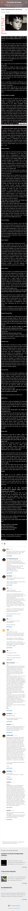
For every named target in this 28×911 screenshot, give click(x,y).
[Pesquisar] (26, 3)
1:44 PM (16, 662)
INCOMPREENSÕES (6, 887)
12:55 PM (10, 618)
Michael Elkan (17, 908)
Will (7, 588)
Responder (9, 555)
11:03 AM (15, 735)
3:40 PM (20, 558)
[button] (26, 10)
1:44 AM (13, 810)
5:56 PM (13, 724)
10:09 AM (14, 576)
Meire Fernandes (11, 662)
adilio (8, 629)
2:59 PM (11, 549)
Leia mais (24, 867)
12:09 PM (14, 713)
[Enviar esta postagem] (4, 544)
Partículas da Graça (14, 2)
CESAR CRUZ (10, 735)
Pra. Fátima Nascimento (12, 558)
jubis (8, 549)
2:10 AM (13, 782)
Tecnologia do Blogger (15, 905)
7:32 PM (11, 629)
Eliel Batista (9, 576)
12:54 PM (10, 588)
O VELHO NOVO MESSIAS (8, 871)
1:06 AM (14, 771)
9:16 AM (10, 650)
